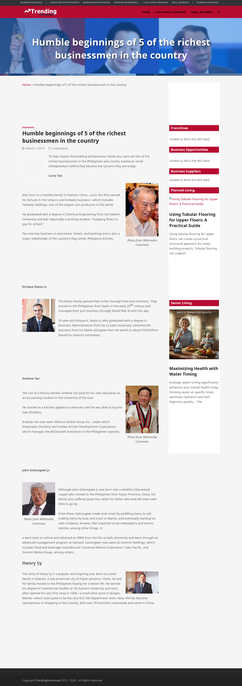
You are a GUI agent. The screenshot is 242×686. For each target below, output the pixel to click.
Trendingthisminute (47, 680)
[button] (218, 12)
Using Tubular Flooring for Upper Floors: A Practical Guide (192, 219)
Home (26, 85)
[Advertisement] (90, 104)
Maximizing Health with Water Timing (193, 371)
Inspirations (28, 127)
